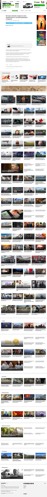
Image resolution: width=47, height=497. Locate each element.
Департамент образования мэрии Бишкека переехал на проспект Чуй (29, 115)
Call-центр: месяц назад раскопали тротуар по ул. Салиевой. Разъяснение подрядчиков (6, 385)
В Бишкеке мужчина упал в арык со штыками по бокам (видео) (40, 385)
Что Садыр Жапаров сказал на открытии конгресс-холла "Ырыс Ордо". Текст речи (22, 264)
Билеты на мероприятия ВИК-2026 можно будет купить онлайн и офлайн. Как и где (10, 345)
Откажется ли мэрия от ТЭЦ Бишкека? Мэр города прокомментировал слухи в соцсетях (28, 356)
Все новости (14, 10)
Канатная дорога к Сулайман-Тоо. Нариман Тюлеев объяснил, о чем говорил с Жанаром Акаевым (29, 194)
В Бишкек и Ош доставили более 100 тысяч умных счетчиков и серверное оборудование (29, 216)
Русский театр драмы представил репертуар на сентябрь (29, 475)
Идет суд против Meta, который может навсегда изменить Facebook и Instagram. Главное (39, 289)
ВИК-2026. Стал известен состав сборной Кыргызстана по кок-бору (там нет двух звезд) (40, 330)
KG (45, 483)
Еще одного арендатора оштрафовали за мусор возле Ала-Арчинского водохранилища (40, 367)
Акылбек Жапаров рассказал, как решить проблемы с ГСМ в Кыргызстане (17, 126)
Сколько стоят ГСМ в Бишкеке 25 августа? (40, 194)
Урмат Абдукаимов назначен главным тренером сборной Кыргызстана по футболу (23, 104)
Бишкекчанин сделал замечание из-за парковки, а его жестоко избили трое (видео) (29, 159)
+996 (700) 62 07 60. (20, 66)
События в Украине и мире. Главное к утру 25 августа (28, 251)
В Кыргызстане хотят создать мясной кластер (17, 194)
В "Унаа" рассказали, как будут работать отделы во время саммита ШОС (18, 444)
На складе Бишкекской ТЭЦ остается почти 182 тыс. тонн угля (40, 114)
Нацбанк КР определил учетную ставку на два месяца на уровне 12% (40, 210)
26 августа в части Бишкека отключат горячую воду (17, 114)
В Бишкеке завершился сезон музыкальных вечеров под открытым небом (39, 444)
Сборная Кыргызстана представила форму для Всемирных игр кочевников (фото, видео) (29, 301)
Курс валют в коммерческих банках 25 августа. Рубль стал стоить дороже (10, 217)
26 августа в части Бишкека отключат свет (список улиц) (39, 136)
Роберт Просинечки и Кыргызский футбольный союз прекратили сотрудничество (40, 148)
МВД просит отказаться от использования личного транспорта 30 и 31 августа (5, 444)
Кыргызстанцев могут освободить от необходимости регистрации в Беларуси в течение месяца (29, 229)
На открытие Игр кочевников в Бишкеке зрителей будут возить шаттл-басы (40, 338)
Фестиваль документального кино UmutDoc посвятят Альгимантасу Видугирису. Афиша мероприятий (10, 476)
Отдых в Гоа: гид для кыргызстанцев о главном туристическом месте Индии (17, 460)
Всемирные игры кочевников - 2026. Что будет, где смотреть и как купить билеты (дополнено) (29, 330)
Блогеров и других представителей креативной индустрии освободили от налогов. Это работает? (6, 401)
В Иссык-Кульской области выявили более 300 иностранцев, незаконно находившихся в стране (6, 126)
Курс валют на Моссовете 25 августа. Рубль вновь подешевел (17, 251)
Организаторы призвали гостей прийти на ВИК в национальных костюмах (28, 338)
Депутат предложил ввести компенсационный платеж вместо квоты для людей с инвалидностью (6, 183)
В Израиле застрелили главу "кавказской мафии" (39, 418)
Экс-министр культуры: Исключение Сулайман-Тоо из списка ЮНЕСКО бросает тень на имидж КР (28, 170)
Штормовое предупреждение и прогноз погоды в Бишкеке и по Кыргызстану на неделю (11, 435)
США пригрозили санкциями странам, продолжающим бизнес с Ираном (6, 418)
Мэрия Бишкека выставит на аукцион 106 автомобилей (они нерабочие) (38, 104)
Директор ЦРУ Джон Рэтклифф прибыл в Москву (28, 418)
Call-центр (26, 10)
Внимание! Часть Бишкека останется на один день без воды (29, 433)
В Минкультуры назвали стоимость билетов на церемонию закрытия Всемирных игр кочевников (29, 343)
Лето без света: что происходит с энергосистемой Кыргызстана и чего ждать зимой (17, 401)
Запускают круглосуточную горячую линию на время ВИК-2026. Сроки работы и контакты (17, 159)
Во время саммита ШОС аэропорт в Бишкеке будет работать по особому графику (29, 444)
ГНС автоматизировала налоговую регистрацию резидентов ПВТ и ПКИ (6, 205)
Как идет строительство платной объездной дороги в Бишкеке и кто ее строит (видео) (22, 314)
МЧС (7, 64)
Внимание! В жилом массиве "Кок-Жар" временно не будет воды (40, 428)
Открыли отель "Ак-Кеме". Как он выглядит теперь (6, 300)
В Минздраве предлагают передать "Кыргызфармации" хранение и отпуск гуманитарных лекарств (6, 159)
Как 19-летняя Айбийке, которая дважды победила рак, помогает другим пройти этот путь (40, 356)
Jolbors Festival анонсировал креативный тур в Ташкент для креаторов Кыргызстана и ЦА (39, 470)
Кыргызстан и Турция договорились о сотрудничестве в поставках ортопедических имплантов (29, 164)
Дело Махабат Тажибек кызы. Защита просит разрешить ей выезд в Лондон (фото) (17, 137)
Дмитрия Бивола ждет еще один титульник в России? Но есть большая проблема (29, 137)
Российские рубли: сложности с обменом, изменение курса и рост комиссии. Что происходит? (6, 356)
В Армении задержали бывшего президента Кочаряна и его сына (17, 182)
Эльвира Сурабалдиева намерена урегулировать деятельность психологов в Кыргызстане (11, 368)
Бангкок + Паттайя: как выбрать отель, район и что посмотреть (28, 459)
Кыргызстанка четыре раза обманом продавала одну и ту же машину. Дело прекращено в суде (6, 194)
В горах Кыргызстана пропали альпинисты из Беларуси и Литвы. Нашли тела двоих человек (18, 241)
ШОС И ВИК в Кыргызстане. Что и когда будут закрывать (17, 329)
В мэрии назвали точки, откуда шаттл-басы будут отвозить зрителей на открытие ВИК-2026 (40, 159)
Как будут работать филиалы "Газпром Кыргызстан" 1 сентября (18, 205)
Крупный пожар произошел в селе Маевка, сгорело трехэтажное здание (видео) (40, 252)
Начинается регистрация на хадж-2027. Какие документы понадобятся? (5, 252)
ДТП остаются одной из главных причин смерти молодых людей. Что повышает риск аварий (29, 183)
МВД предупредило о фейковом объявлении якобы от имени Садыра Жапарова (40, 241)
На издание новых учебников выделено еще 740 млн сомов (39, 361)
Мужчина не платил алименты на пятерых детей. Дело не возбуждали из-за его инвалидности (40, 205)
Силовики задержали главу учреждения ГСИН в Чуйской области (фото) (17, 148)
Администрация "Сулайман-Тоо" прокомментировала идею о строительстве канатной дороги (6, 241)
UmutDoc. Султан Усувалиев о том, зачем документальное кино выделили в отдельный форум (23, 290)
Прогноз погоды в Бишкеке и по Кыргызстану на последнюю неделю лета (28, 148)
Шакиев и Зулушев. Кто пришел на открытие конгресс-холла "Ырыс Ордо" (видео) (38, 264)
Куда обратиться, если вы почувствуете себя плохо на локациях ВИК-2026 (39, 126)
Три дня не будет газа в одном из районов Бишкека (40, 433)
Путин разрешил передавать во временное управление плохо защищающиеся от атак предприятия (17, 229)
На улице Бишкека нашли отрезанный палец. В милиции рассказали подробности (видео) (29, 205)
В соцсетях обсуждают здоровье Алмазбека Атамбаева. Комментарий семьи (10, 171)
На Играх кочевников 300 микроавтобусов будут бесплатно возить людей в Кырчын (40, 343)
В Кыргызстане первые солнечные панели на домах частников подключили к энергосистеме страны (40, 276)
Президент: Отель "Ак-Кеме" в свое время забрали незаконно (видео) (18, 300)
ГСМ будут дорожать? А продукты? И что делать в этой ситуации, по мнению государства (40, 401)
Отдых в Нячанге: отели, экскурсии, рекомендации (5, 459)
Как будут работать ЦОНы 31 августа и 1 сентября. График (5, 228)
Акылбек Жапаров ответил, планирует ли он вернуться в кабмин (28, 126)
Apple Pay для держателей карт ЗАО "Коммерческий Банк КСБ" (14, 81)
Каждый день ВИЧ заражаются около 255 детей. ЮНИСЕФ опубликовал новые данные (39, 216)
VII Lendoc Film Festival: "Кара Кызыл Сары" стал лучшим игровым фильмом (5, 148)
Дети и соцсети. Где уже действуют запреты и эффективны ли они (18, 356)
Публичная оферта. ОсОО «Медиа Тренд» (5, 491)
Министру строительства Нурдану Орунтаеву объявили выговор (6, 114)
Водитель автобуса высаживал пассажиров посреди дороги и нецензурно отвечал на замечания (6, 137)
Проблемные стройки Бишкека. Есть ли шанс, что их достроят (8, 314)
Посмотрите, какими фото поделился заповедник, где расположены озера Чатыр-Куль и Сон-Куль (40, 183)
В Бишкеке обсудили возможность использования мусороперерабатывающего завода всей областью (40, 164)
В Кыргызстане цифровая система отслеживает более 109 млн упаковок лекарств (29, 362)
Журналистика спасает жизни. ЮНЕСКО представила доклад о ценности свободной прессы (28, 367)
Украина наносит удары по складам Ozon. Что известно (8, 289)
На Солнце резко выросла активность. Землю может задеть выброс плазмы (17, 418)
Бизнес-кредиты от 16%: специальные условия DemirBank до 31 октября (32, 81)
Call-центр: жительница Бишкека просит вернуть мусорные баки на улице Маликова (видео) (29, 385)
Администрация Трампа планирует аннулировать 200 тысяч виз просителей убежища (29, 211)
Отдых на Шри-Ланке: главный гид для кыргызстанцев (40, 459)
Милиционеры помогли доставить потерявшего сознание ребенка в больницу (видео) (6, 276)
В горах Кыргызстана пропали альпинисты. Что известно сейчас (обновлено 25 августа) (40, 229)
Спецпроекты (22, 10)
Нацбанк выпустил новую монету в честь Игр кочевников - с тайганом (29, 240)
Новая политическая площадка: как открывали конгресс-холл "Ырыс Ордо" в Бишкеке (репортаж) (8, 265)
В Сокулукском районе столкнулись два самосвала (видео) (7, 104)
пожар (11, 64)
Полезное (29, 10)
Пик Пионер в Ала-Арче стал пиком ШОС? (29, 275)
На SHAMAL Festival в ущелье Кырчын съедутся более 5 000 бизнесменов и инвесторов (17, 276)
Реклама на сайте (3, 485)
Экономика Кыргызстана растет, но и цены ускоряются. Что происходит (29, 401)
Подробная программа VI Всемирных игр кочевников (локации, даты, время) (5, 330)
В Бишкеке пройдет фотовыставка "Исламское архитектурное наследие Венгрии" (40, 475)
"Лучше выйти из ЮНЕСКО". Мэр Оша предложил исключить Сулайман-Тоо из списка (40, 301)
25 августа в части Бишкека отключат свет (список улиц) (28, 428)
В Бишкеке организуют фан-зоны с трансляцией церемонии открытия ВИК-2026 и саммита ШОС (29, 470)
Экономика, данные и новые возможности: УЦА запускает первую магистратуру (24, 81)
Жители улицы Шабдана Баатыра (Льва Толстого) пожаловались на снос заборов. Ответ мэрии (18, 385)
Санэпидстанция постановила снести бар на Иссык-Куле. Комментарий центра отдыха (39, 170)
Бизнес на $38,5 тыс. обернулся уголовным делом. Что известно (38, 314)
